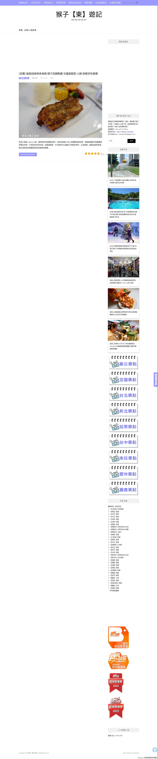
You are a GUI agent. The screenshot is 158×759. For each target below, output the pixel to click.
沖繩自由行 (48, 3)
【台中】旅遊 (114, 514)
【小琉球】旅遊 (115, 537)
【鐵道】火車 (114, 578)
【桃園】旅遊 (114, 560)
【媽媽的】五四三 (116, 532)
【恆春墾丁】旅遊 (116, 545)
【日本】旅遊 (114, 552)
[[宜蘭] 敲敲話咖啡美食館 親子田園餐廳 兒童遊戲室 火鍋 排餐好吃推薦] (60, 110)
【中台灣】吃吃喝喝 (116, 509)
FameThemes (135, 753)
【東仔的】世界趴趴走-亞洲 (119, 555)
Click (156, 379)
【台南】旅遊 (114, 519)
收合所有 (118, 506)
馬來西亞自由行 (75, 3)
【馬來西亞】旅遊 (116, 583)
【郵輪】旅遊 (114, 573)
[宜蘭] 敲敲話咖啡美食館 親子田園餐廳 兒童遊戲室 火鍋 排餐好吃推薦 (58, 73)
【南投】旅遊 (114, 511)
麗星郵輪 (88, 3)
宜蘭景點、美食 (24, 78)
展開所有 (111, 506)
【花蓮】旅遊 (114, 565)
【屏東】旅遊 (114, 539)
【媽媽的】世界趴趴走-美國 (119, 529)
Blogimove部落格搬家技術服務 (147, 757)
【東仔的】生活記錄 (116, 557)
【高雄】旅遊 (114, 588)
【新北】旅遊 (114, 547)
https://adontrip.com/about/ (125, 132)
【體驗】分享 (114, 585)
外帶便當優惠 (114, 590)
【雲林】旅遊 (114, 580)
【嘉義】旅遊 (114, 524)
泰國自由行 (23, 3)
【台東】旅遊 (114, 522)
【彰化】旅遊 (114, 542)
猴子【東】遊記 (79, 14)
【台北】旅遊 (114, 516)
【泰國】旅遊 (114, 562)
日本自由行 (36, 3)
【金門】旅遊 (114, 575)
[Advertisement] (60, 55)
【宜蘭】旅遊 (114, 534)
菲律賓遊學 (60, 3)
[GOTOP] (155, 750)
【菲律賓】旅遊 (115, 570)
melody (35, 78)
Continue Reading (28, 154)
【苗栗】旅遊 (114, 568)
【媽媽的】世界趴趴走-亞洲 (119, 527)
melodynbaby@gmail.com (127, 134)
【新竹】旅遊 (114, 550)
